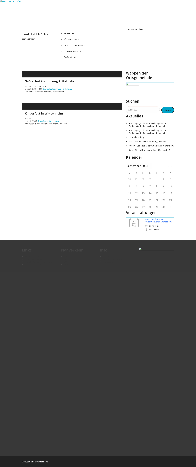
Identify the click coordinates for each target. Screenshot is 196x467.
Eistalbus (68, 264)
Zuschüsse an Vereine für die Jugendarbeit (147, 141)
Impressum (108, 262)
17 (170, 193)
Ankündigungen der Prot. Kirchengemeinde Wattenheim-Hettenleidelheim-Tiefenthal (147, 124)
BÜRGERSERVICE (71, 39)
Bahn (66, 259)
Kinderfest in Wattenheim (44, 113)
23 (163, 200)
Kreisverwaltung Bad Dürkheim (38, 259)
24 (170, 200)
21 (150, 200)
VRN (66, 262)
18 (129, 200)
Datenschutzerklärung (112, 259)
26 (136, 207)
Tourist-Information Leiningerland (40, 262)
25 (129, 207)
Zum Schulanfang (136, 137)
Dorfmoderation (71, 57)
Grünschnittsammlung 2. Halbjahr (49, 81)
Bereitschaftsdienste (34, 264)
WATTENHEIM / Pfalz (36, 34)
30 (163, 207)
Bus (65, 256)
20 (143, 200)
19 (136, 200)
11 (129, 193)
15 (156, 193)
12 (136, 193)
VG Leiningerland (32, 256)
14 (150, 193)
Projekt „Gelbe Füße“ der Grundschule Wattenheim (151, 145)
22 (156, 200)
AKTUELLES (69, 33)
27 (143, 207)
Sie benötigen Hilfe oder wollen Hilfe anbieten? (149, 150)
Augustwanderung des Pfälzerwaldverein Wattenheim (158, 220)
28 (150, 207)
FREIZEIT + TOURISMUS (74, 45)
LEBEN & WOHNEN (72, 51)
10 (170, 186)
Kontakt (106, 256)
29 (156, 207)
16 (163, 193)
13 (143, 193)
